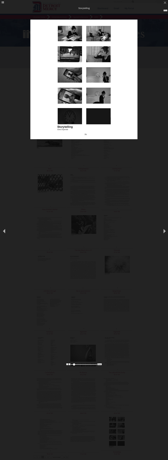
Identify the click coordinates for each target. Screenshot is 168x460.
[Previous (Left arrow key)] (4, 230)
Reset (99, 364)
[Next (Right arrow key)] (164, 230)
